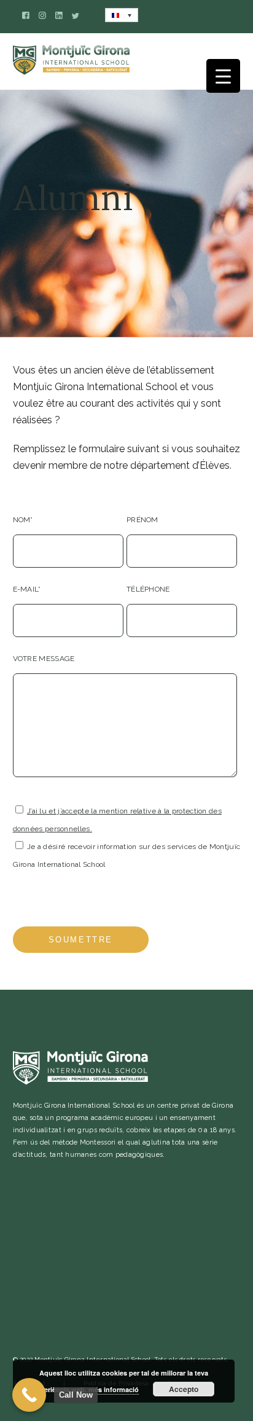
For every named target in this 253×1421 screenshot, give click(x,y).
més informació (113, 1389)
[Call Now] (29, 1395)
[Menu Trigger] (223, 76)
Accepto (183, 1389)
